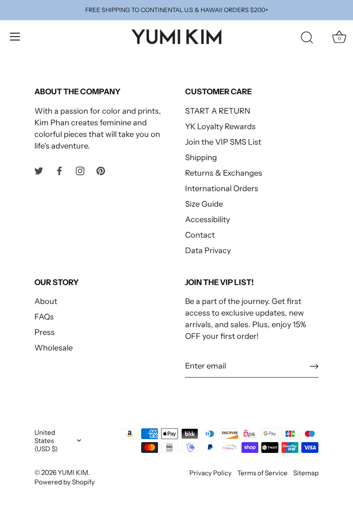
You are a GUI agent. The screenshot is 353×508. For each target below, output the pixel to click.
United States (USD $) (46, 440)
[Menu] (15, 36)
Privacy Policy (210, 473)
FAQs (44, 317)
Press (44, 332)
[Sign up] (314, 366)
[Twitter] (38, 170)
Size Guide (204, 204)
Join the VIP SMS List (223, 142)
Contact (200, 235)
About (45, 301)
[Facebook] (59, 170)
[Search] (306, 37)
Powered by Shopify (64, 482)
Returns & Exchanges (223, 173)
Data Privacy (208, 250)
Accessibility (207, 219)
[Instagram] (80, 170)
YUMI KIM (73, 472)
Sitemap (306, 473)
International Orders (221, 188)
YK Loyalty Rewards (220, 126)
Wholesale (53, 348)
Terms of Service (262, 473)
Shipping (201, 157)
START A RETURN (217, 111)
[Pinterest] (100, 170)
